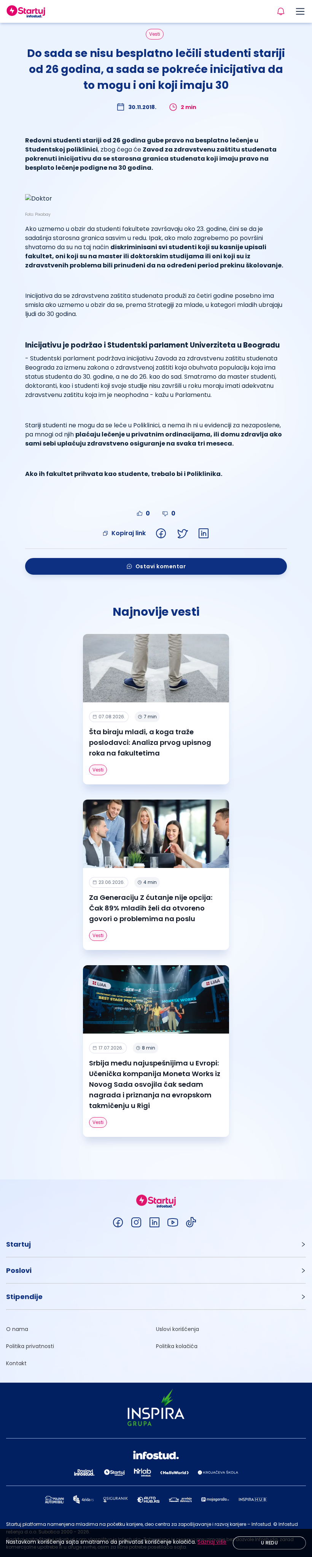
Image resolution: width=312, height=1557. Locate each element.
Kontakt (16, 1363)
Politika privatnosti (30, 1346)
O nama (17, 1329)
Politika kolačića (176, 1346)
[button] (156, 1244)
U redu (269, 1543)
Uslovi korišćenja (177, 1329)
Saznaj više (211, 1542)
